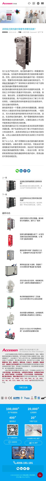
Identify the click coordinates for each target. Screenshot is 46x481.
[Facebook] (25, 171)
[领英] (21, 171)
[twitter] (29, 171)
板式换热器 (8, 83)
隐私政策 (25, 475)
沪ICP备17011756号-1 (23, 477)
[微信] (17, 171)
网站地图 (32, 475)
